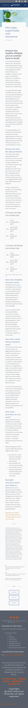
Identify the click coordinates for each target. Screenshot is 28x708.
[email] (14, 617)
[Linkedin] (19, 1)
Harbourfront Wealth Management (14, 655)
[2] (9, 126)
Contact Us (13, 683)
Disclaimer (17, 681)
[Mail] (25, 1)
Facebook (14, 592)
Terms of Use (9, 678)
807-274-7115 (17, 622)
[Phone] (22, 1)
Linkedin (14, 602)
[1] (18, 95)
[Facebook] (16, 1)
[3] (13, 306)
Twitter (14, 597)
